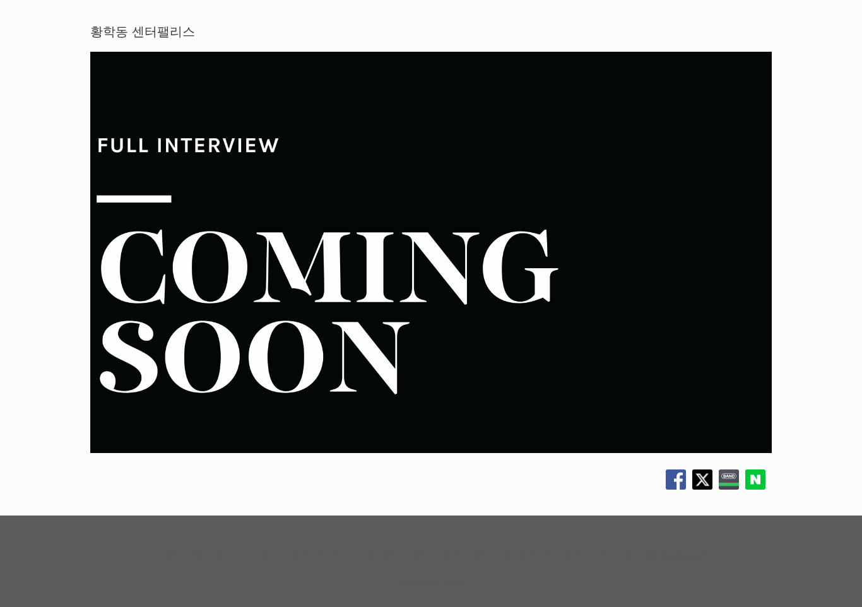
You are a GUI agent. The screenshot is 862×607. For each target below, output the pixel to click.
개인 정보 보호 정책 (675, 555)
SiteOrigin (422, 582)
